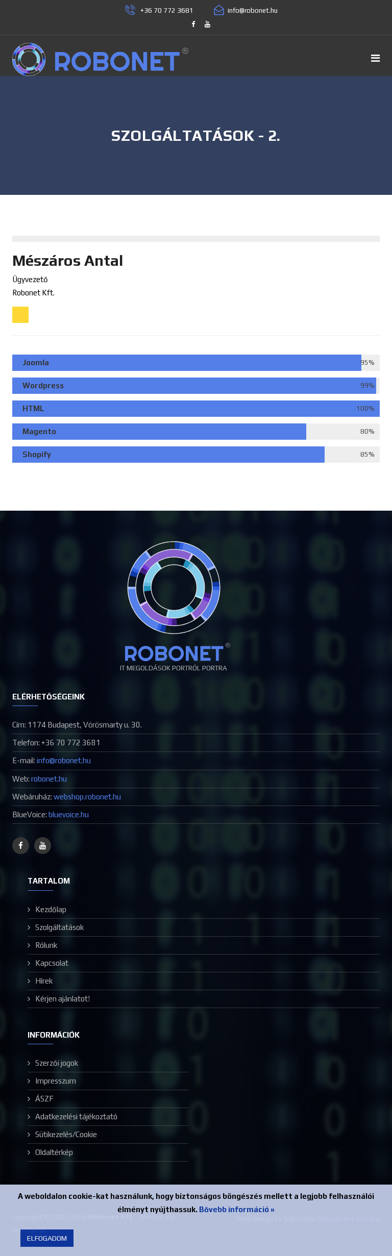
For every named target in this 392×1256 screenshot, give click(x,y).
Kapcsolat (51, 963)
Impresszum (55, 1080)
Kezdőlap (50, 909)
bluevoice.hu (68, 814)
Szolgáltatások (59, 927)
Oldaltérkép (54, 1152)
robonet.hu (49, 778)
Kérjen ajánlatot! (62, 998)
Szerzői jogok (56, 1063)
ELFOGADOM (47, 1238)
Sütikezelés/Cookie (66, 1134)
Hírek (44, 980)
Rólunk (46, 945)
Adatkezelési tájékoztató (76, 1116)
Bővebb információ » (237, 1209)
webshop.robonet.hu (87, 796)
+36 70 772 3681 (166, 10)
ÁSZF (44, 1098)
